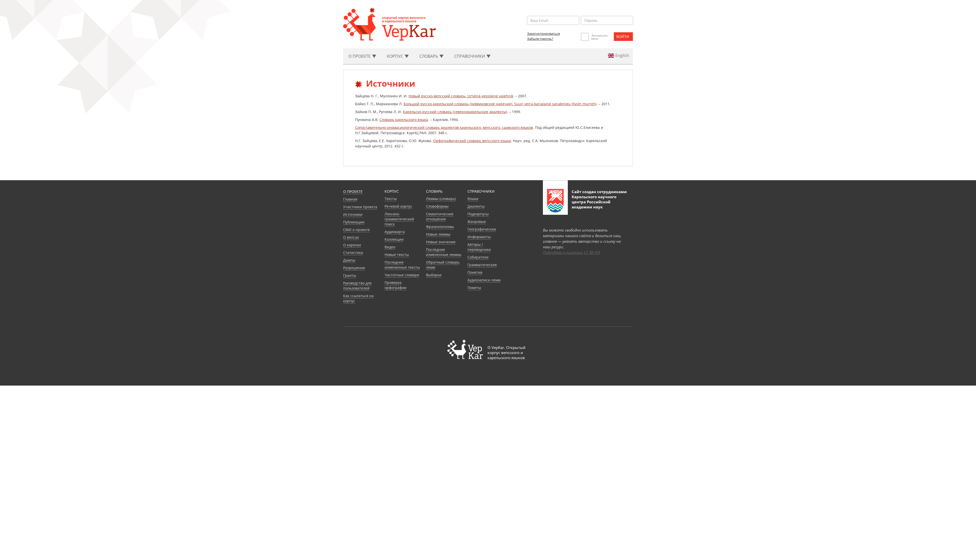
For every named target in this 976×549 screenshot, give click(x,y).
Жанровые (476, 221)
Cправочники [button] (470, 56)
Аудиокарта (395, 231)
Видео (390, 247)
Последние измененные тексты (402, 265)
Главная (350, 199)
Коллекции (394, 239)
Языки (472, 198)
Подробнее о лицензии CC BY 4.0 (571, 252)
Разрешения (354, 267)
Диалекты (476, 206)
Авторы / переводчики (479, 247)
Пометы (474, 287)
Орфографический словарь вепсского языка (472, 140)
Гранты (349, 275)
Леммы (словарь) (441, 198)
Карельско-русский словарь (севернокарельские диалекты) (455, 111)
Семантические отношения (439, 216)
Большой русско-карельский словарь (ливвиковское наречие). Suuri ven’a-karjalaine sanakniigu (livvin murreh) (500, 103)
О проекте (353, 191)
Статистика (353, 252)
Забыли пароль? (540, 38)
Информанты (479, 236)
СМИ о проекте (356, 229)
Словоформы (437, 206)
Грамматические (482, 264)
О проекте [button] (360, 56)
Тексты (391, 198)
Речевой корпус (398, 206)
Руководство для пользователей (357, 286)
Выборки (433, 274)
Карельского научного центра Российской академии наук (594, 201)
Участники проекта (360, 206)
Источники (352, 214)
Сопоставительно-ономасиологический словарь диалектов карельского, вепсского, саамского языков (444, 127)
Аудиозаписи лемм (483, 280)
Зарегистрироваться (543, 33)
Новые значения (440, 241)
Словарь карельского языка (403, 119)
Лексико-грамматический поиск (399, 218)
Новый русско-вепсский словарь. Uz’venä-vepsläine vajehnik (460, 96)
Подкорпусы (478, 213)
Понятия (474, 272)
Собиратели (478, 257)
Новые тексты (397, 254)
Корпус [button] (395, 56)
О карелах (352, 244)
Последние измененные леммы (443, 252)
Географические (481, 229)
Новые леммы (438, 234)
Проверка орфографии (395, 285)
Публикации (353, 222)
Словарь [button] (429, 56)
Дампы (349, 260)
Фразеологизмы (440, 226)
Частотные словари (402, 274)
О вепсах (351, 237)
